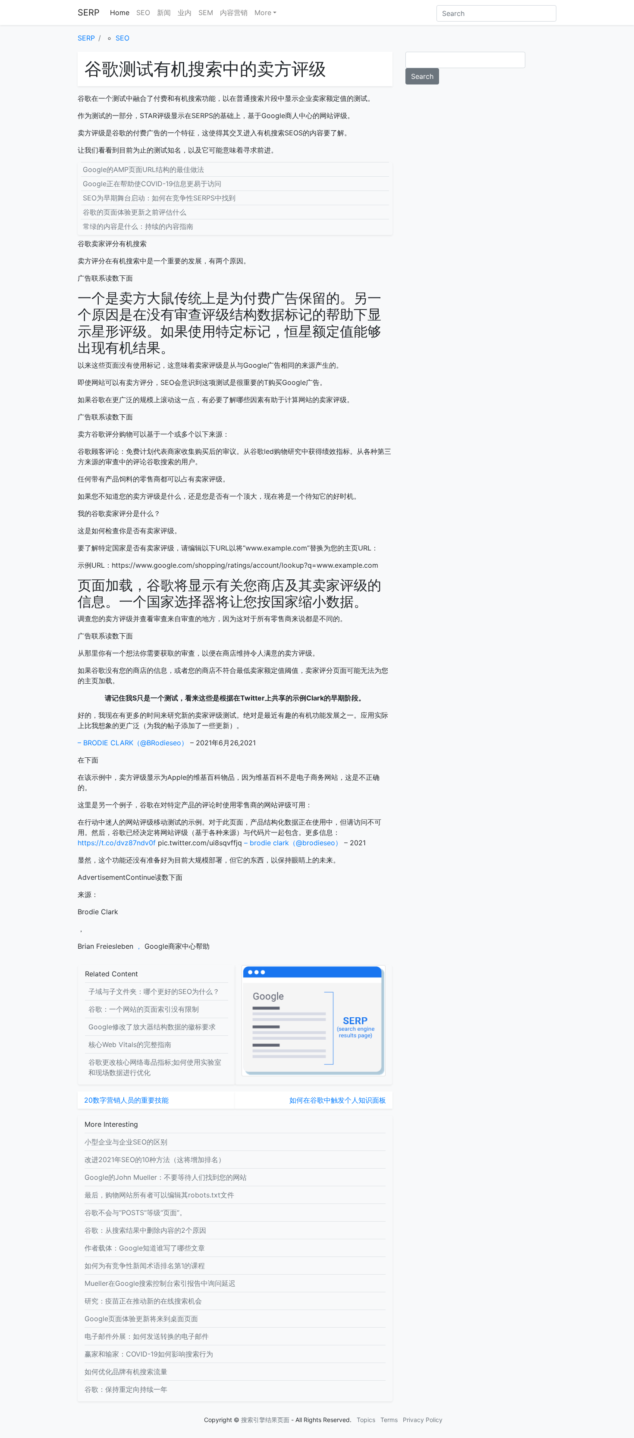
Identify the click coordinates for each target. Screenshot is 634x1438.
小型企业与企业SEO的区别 (126, 1142)
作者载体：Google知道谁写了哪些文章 (145, 1248)
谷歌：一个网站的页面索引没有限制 (143, 1009)
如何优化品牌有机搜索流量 (126, 1371)
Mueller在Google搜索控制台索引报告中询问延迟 (160, 1283)
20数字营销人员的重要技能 (126, 1100)
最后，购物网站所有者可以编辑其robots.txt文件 (159, 1195)
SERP (89, 12)
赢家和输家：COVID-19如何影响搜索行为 (149, 1354)
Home (119, 12)
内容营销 (234, 12)
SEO (143, 12)
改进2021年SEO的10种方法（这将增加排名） (155, 1159)
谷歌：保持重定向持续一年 (126, 1389)
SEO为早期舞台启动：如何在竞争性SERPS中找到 (159, 198)
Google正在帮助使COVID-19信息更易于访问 (152, 183)
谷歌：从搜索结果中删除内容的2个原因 (145, 1230)
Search (422, 76)
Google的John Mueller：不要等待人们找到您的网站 (166, 1177)
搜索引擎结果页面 (265, 1419)
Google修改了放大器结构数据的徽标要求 (152, 1026)
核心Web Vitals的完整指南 (129, 1044)
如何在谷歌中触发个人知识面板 (337, 1100)
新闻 (164, 12)
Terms (389, 1419)
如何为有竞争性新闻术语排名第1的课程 (145, 1265)
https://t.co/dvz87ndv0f (118, 842)
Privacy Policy (423, 1419)
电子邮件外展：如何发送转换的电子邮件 (147, 1336)
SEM (205, 12)
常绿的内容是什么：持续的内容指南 (138, 226)
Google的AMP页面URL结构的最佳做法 (143, 169)
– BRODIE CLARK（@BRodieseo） (133, 742)
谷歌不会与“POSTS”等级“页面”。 (135, 1212)
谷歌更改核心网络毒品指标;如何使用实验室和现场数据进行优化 (154, 1067)
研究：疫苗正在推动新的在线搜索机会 (143, 1301)
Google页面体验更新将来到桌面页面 (141, 1318)
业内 (184, 12)
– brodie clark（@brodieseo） (293, 842)
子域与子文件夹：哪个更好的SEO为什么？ (154, 991)
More (262, 12)
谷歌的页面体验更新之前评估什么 (134, 212)
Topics (366, 1419)
